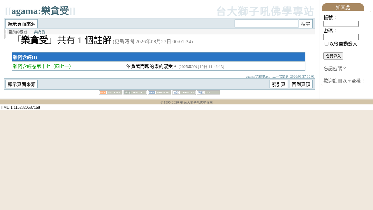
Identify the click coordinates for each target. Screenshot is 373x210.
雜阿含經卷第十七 (31, 66)
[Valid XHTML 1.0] (184, 93)
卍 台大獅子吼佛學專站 (196, 102)
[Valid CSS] (208, 93)
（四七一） (62, 66)
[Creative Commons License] (135, 93)
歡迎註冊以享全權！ (344, 80)
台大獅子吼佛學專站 (265, 12)
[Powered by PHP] (159, 93)
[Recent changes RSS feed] (110, 93)
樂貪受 (39, 32)
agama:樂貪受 (40, 11)
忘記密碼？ (335, 68)
